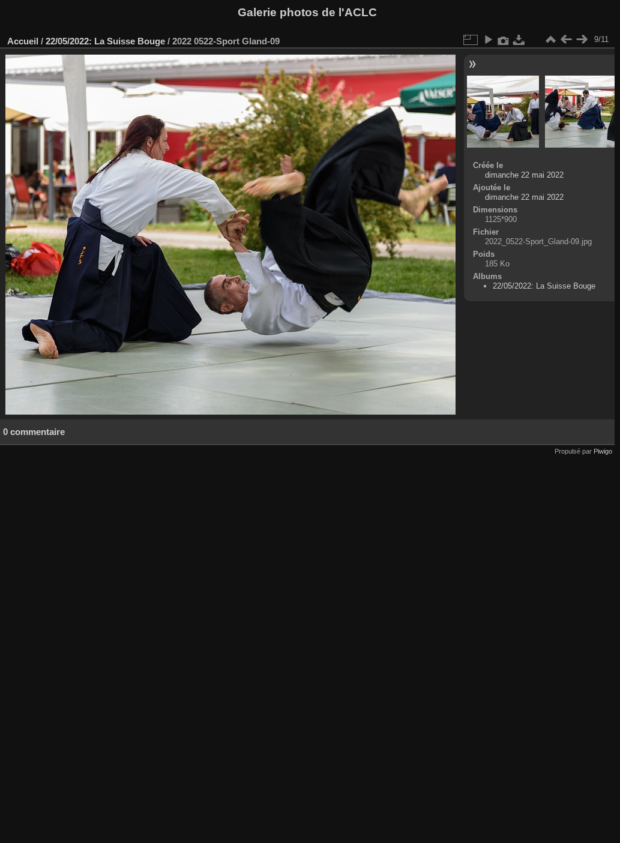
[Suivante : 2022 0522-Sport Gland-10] (581, 39)
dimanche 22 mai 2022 (524, 174)
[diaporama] (488, 39)
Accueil (22, 41)
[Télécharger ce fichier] (519, 39)
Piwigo (603, 451)
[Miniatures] (550, 39)
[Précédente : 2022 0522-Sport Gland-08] (566, 39)
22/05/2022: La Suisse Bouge (105, 41)
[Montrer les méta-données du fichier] (503, 39)
